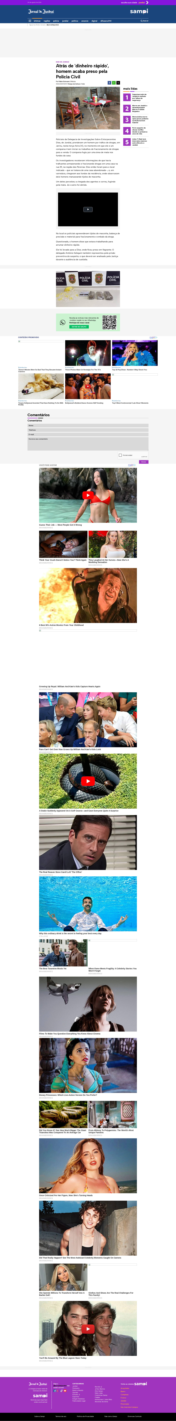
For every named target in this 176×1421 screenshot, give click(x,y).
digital (94, 21)
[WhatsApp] (114, 83)
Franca (123, 1398)
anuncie (84, 21)
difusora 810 (106, 21)
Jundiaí (123, 1401)
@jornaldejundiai (60, 1386)
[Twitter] (118, 83)
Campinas (124, 1395)
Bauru (123, 1391)
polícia (56, 21)
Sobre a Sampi (39, 1416)
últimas (37, 21)
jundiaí (65, 21)
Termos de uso (60, 1416)
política (75, 21)
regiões (47, 21)
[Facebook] (109, 83)
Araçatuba (125, 1388)
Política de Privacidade (85, 1416)
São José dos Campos (129, 1407)
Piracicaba (125, 1404)
